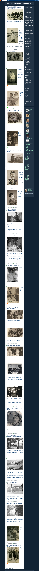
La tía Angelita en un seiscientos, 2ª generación (14, 436)
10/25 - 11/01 (26, 165)
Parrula (19, 180)
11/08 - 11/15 (26, 167)
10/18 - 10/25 (26, 164)
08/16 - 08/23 (26, 156)
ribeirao (27, 133)
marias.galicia (29, 189)
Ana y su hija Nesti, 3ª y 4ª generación (13, 265)
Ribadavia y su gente (28, 128)
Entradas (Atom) (11, 568)
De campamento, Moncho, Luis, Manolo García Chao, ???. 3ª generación (14, 8)
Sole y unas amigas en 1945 (11, 51)
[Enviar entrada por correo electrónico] (17, 49)
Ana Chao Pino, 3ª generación (11, 210)
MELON (27, 147)
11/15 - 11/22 (26, 168)
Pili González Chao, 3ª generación (12, 458)
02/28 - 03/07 (26, 177)
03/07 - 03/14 (26, 178)
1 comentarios (15, 49)
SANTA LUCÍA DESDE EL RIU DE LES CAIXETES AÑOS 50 (30, 110)
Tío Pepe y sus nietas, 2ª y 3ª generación (13, 286)
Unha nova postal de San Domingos (30, 125)
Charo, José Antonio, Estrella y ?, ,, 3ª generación (14, 110)
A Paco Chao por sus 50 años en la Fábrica (31, 140)
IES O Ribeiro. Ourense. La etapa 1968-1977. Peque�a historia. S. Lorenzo (29, 153)
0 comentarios (15, 108)
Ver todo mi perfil (30, 190)
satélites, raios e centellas (31, 134)
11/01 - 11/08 (26, 166)
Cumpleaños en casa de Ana (11, 235)
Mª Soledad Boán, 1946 (10, 68)
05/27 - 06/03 (26, 179)
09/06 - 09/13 (26, 159)
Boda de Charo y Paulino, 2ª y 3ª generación (13, 345)
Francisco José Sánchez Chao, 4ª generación (14, 188)
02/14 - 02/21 (26, 175)
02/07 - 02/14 (26, 174)
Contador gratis (26, 195)
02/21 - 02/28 (26, 176)
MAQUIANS (27, 123)
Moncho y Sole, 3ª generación (11, 524)
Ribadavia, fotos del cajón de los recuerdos (19, 3)
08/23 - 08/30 (26, 157)
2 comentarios (15, 433)
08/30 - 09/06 (26, 158)
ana (7, 224)
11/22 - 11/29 (26, 169)
